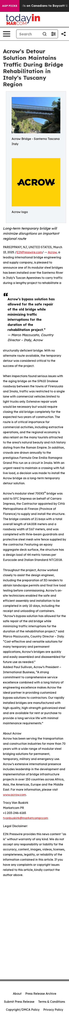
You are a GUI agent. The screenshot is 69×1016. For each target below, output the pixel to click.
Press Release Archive (40, 993)
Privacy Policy (53, 1009)
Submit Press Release (19, 1001)
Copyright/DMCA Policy (23, 1009)
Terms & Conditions (51, 1001)
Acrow (52, 252)
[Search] (44, 34)
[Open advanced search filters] (53, 34)
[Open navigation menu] (6, 34)
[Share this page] (63, 34)
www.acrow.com (14, 794)
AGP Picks (9, 5)
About (17, 993)
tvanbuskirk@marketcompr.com (25, 818)
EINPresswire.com (29, 252)
